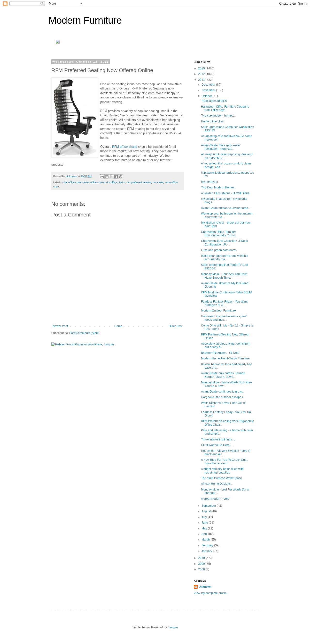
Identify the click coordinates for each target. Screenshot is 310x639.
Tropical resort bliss (214, 101)
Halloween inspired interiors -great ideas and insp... (224, 318)
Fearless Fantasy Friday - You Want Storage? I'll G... (224, 303)
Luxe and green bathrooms (219, 250)
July (205, 517)
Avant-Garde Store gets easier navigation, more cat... (221, 147)
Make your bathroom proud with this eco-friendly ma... (224, 257)
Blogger (173, 627)
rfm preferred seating (138, 182)
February (208, 545)
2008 (202, 569)
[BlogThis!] (106, 176)
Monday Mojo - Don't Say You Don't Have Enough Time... (224, 275)
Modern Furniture (85, 20)
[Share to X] (111, 176)
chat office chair (71, 182)
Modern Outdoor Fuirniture (218, 310)
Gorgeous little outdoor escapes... (223, 397)
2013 (202, 68)
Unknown (205, 586)
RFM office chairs (124, 147)
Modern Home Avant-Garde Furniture (225, 358)
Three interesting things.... (218, 439)
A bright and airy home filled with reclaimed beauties (222, 470)
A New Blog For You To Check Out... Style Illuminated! (224, 461)
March (206, 539)
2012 (202, 74)
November (209, 90)
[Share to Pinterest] (120, 176)
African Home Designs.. (216, 483)
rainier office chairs (93, 182)
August (206, 511)
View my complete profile (210, 593)
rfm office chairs (115, 182)
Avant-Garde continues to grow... (222, 391)
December (209, 84)
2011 (202, 80)
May (205, 528)
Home (118, 326)
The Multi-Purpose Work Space (221, 478)
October (207, 96)
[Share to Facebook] (116, 176)
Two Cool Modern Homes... (219, 187)
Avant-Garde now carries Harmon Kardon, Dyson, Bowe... (223, 375)
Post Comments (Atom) (84, 333)
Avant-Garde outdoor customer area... (225, 208)
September (209, 505)
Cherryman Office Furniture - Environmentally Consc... (219, 233)
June (205, 522)
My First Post (209, 182)
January (207, 551)
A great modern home (215, 498)
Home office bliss (212, 121)
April (205, 534)
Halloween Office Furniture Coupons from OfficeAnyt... (225, 108)
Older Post (175, 326)
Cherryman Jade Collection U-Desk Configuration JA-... (224, 242)
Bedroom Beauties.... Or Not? (220, 353)
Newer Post (60, 326)
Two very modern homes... (218, 115)
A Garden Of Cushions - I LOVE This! (225, 193)
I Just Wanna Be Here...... (217, 445)
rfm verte (158, 182)
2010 (202, 558)
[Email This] (102, 176)
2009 (202, 563)
